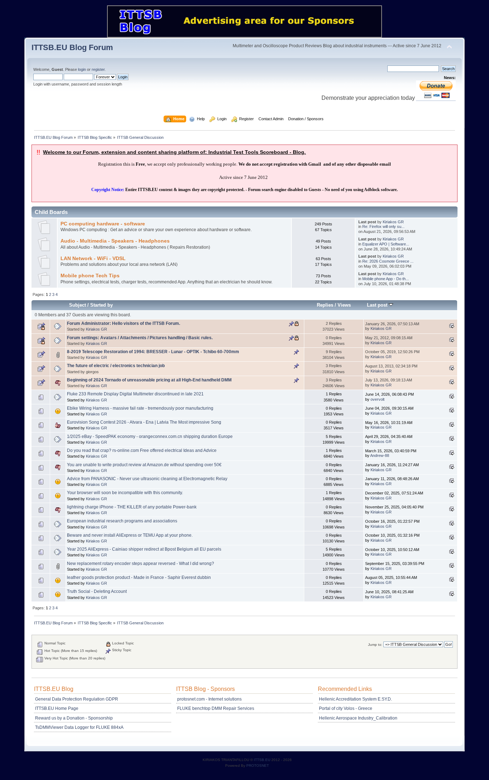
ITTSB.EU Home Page (56, 708)
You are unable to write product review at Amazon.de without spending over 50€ (144, 464)
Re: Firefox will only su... (383, 226)
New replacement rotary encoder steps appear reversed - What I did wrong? (140, 563)
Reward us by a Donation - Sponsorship (74, 718)
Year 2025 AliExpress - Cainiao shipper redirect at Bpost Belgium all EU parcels (144, 549)
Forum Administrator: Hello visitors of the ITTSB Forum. (123, 323)
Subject (77, 305)
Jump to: (375, 645)
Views (344, 305)
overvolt (377, 399)
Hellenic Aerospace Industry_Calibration (358, 718)
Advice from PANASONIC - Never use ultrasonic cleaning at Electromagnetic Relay (147, 478)
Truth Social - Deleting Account (97, 591)
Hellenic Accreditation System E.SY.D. (355, 699)
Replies (325, 305)
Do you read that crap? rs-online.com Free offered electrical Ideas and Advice (142, 450)
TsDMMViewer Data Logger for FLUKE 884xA (79, 727)
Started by (101, 305)
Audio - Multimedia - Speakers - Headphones (115, 241)
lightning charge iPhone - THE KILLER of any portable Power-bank (132, 507)
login (82, 69)
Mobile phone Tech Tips (90, 275)
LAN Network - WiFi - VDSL (93, 258)
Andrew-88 (379, 455)
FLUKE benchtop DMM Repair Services (215, 708)
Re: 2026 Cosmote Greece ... (387, 261)
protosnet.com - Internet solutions (209, 699)
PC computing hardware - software (102, 223)
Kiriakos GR (393, 222)
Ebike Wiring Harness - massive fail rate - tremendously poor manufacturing (140, 408)
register (98, 69)
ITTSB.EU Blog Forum (72, 47)
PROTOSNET (257, 765)
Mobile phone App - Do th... (385, 279)
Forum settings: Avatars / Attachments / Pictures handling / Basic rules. (140, 337)
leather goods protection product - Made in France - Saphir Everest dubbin (139, 577)
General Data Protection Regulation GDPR (76, 699)
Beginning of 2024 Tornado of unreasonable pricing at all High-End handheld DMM (149, 379)
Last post (378, 305)
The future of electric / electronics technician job (116, 365)
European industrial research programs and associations (122, 520)
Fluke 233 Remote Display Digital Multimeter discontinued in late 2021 (135, 393)
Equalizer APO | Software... (385, 244)
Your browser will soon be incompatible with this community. (125, 492)
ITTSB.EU (262, 760)
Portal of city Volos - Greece (345, 708)
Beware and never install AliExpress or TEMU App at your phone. (130, 535)
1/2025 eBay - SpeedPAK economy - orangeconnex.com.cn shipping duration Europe (150, 436)
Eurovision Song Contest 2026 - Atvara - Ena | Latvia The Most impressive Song (144, 422)
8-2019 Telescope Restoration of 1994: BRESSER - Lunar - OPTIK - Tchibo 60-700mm (153, 351)
